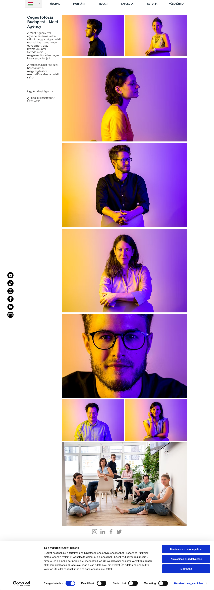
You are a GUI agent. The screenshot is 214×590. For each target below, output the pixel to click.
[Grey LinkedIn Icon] (102, 531)
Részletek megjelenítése (188, 583)
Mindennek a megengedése (186, 549)
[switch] (101, 583)
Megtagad (186, 568)
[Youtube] (10, 275)
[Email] (10, 315)
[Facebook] (10, 299)
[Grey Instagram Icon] (94, 531)
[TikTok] (10, 283)
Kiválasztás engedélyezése (186, 558)
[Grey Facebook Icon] (111, 531)
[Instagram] (10, 291)
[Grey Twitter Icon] (119, 531)
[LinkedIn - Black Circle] (10, 307)
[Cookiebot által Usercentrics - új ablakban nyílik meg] (21, 583)
